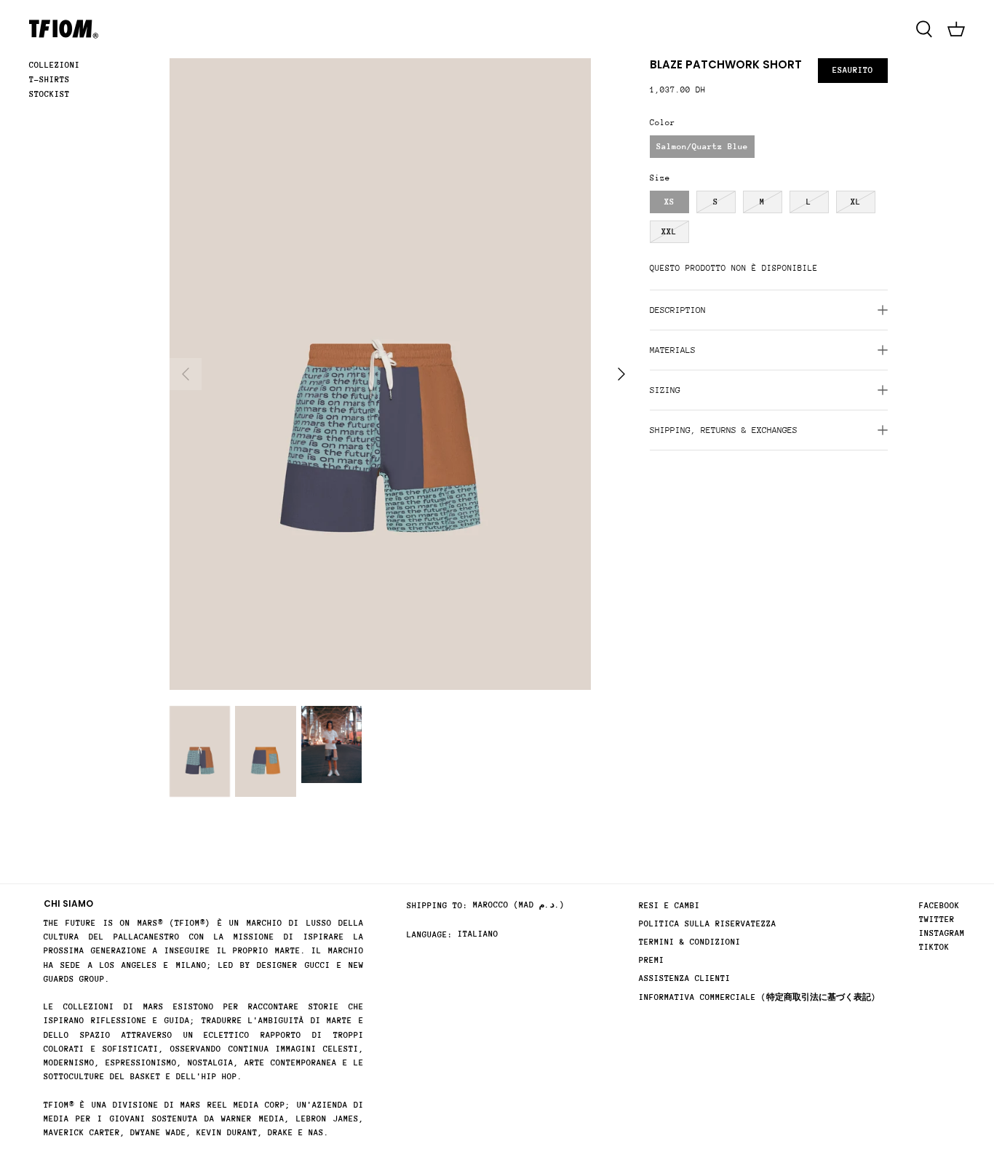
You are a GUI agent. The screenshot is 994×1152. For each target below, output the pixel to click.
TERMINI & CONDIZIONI (690, 942)
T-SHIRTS (49, 79)
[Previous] (186, 374)
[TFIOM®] (63, 29)
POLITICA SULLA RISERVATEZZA (707, 924)
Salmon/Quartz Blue (702, 146)
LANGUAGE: (430, 935)
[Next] (621, 374)
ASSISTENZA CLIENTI (685, 978)
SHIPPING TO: (437, 905)
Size (660, 178)
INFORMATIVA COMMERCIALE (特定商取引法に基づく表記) (757, 997)
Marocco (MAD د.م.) (519, 905)
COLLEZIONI (54, 65)
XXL (669, 232)
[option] (380, 374)
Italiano (478, 934)
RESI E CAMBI (669, 905)
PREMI (651, 960)
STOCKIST (49, 94)
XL (856, 202)
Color (662, 122)
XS (669, 202)
